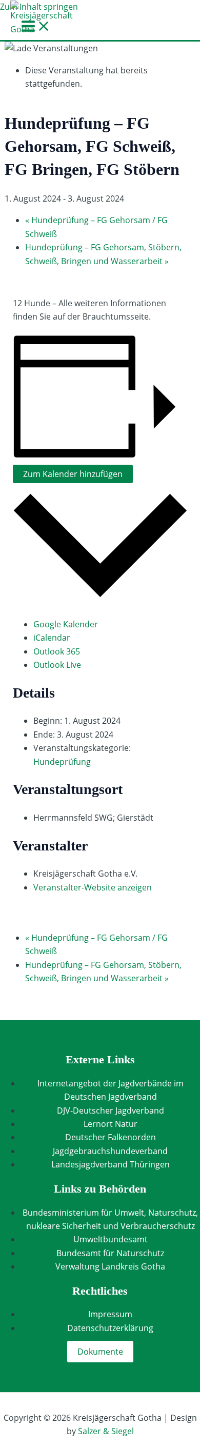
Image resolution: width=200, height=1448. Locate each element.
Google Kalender (65, 624)
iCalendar (51, 637)
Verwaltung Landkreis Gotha (110, 1266)
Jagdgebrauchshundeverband (110, 1151)
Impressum (110, 1314)
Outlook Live (57, 664)
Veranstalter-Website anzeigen (92, 887)
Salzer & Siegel (106, 1431)
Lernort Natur (110, 1123)
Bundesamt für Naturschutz (110, 1253)
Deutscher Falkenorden (110, 1137)
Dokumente (100, 1351)
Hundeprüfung (62, 761)
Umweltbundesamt (110, 1239)
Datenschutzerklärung (110, 1328)
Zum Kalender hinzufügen (73, 474)
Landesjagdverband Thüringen (110, 1164)
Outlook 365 (56, 651)
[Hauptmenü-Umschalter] (36, 26)
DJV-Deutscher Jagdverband (110, 1110)
